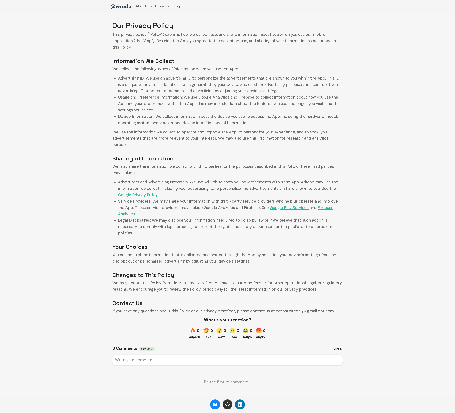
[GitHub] (227, 404)
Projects (162, 6)
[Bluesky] (215, 404)
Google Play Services (289, 207)
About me (144, 6)
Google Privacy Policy (137, 194)
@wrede (120, 6)
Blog (176, 6)
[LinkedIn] (240, 404)
